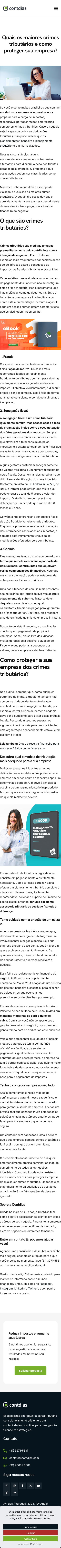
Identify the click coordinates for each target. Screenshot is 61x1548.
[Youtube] (38, 1486)
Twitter (32, 1288)
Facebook (45, 1283)
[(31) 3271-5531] (5, 1451)
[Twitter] (30, 1486)
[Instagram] (6, 1486)
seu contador (48, 1102)
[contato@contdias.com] (5, 1458)
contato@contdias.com (24, 1458)
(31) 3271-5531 (18, 1450)
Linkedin (19, 1288)
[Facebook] (22, 1486)
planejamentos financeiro (16, 141)
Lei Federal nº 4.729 (41, 484)
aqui (42, 1265)
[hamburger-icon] (56, 8)
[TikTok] (6, 1492)
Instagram (6, 1288)
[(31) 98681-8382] (5, 1465)
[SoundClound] (14, 1492)
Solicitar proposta (30, 1370)
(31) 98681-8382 (20, 1465)
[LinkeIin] (14, 1486)
